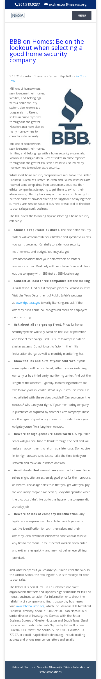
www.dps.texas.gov (28, 303)
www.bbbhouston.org (30, 606)
